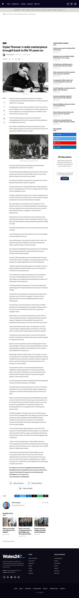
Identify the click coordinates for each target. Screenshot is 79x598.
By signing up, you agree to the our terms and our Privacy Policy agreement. (65, 174)
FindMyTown (15, 4)
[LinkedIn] (4, 110)
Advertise (49, 9)
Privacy (45, 588)
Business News (58, 558)
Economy (56, 570)
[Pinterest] (4, 114)
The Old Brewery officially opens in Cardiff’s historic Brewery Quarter (62, 65)
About (21, 588)
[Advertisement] (39, 28)
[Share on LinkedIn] (19, 59)
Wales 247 (41, 592)
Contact (62, 588)
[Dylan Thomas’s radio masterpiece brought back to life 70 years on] (25, 77)
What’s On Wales (33, 558)
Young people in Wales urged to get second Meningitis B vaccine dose (63, 80)
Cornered (60, 9)
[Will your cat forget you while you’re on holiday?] (10, 521)
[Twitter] (4, 106)
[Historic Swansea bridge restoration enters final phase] (41, 521)
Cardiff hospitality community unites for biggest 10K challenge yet (64, 88)
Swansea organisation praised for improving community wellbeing (62, 96)
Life (64, 9)
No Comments (27, 54)
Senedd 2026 (17, 9)
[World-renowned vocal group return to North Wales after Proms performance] (25, 521)
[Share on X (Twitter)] (12, 59)
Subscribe (65, 178)
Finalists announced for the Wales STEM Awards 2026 (64, 49)
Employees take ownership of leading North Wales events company (63, 57)
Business (23, 4)
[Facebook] (4, 102)
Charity (32, 9)
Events (56, 565)
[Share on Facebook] (9, 59)
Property (54, 9)
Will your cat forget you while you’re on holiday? (9, 530)
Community (32, 560)
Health (30, 565)
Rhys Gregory (10, 54)
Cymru (8, 4)
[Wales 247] (3, 3)
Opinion (56, 568)
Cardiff (23, 9)
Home (4, 14)
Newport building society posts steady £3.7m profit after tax (64, 104)
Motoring (37, 9)
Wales (4, 43)
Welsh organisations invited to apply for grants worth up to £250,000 (64, 72)
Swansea (28, 9)
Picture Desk (37, 588)
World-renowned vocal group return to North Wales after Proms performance (25, 531)
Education (30, 4)
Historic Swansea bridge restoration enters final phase (40, 530)
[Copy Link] (16, 59)
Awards (56, 560)
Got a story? (43, 9)
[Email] (4, 118)
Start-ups (56, 573)
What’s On (37, 4)
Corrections (54, 588)
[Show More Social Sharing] (22, 59)
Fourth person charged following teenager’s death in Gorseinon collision (64, 120)
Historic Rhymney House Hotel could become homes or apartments (63, 112)
